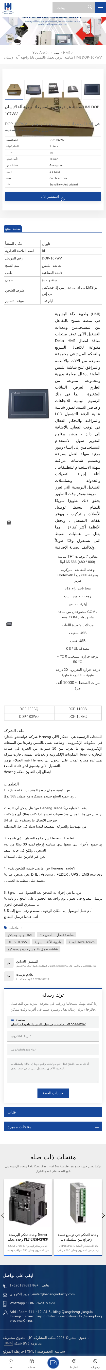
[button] (103, 1215)
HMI (66, 52)
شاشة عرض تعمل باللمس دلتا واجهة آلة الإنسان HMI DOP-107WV (48, 1024)
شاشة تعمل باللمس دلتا (56, 934)
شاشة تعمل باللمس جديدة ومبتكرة (32, 949)
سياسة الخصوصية (51, 1351)
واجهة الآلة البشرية (48, 942)
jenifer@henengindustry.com (53, 1294)
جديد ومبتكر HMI (19, 934)
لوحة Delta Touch (82, 942)
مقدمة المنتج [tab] (12, 229)
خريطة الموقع (13, 1351)
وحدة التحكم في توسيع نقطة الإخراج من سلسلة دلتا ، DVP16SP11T (78, 1237)
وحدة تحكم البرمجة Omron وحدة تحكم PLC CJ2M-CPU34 (28, 1237)
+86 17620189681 (24, 1285)
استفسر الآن (50, 196)
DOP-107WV (17, 942)
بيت (56, 52)
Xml (30, 1351)
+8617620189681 (42, 1302)
